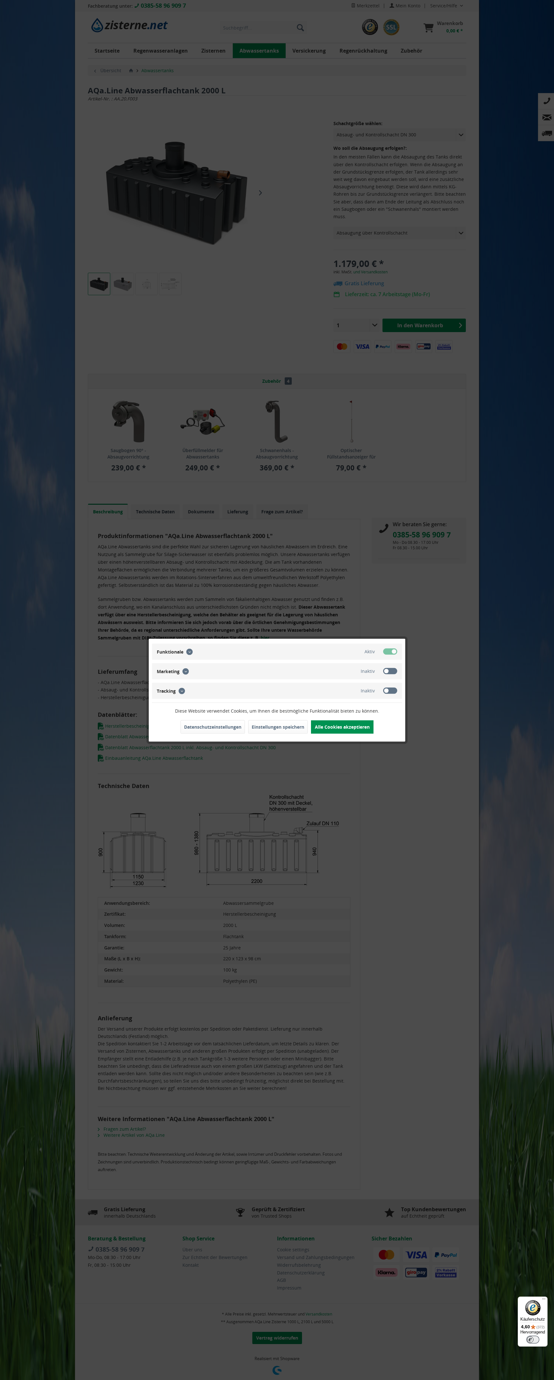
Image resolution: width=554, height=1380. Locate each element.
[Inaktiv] (390, 671)
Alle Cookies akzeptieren (342, 727)
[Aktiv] (390, 651)
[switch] (532, 1339)
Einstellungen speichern (278, 727)
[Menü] (544, 1300)
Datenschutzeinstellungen (212, 727)
